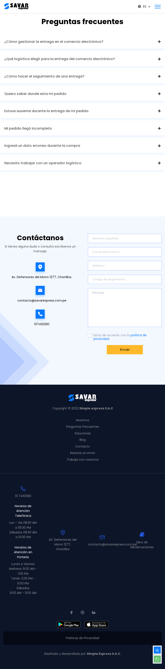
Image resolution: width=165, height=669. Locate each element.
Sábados (23, 588)
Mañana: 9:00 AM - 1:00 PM (23, 571)
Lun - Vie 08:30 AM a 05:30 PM (23, 525)
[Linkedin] (94, 612)
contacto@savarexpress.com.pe (41, 300)
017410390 (41, 324)
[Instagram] (82, 612)
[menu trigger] (158, 6)
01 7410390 (23, 496)
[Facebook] (71, 612)
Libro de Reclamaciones (142, 544)
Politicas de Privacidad (82, 638)
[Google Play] (68, 624)
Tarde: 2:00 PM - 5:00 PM (23, 580)
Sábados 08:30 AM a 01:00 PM (23, 534)
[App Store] (96, 624)
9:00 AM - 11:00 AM (23, 593)
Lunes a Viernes (23, 564)
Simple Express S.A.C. (104, 654)
